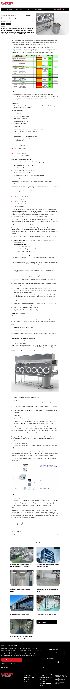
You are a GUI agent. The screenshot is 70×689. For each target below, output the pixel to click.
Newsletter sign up (29, 679)
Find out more (4, 667)
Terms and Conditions (45, 683)
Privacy (41, 685)
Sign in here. (13, 663)
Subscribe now (42, 622)
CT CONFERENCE (18, 9)
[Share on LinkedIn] (17, 523)
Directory (30, 9)
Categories (9, 9)
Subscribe (56, 9)
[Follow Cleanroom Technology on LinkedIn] (58, 662)
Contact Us (27, 682)
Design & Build (30, 571)
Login (64, 9)
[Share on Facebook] (21, 523)
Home (4, 9)
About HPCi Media (29, 677)
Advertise (42, 681)
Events (25, 9)
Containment (30, 596)
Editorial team (38, 9)
